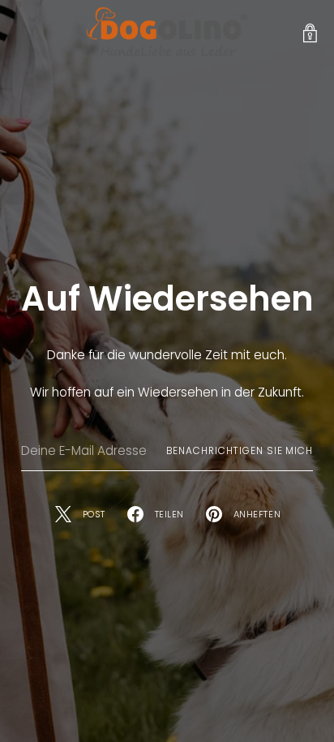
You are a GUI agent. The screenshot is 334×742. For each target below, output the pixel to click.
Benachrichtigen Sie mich (240, 450)
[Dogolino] (167, 33)
